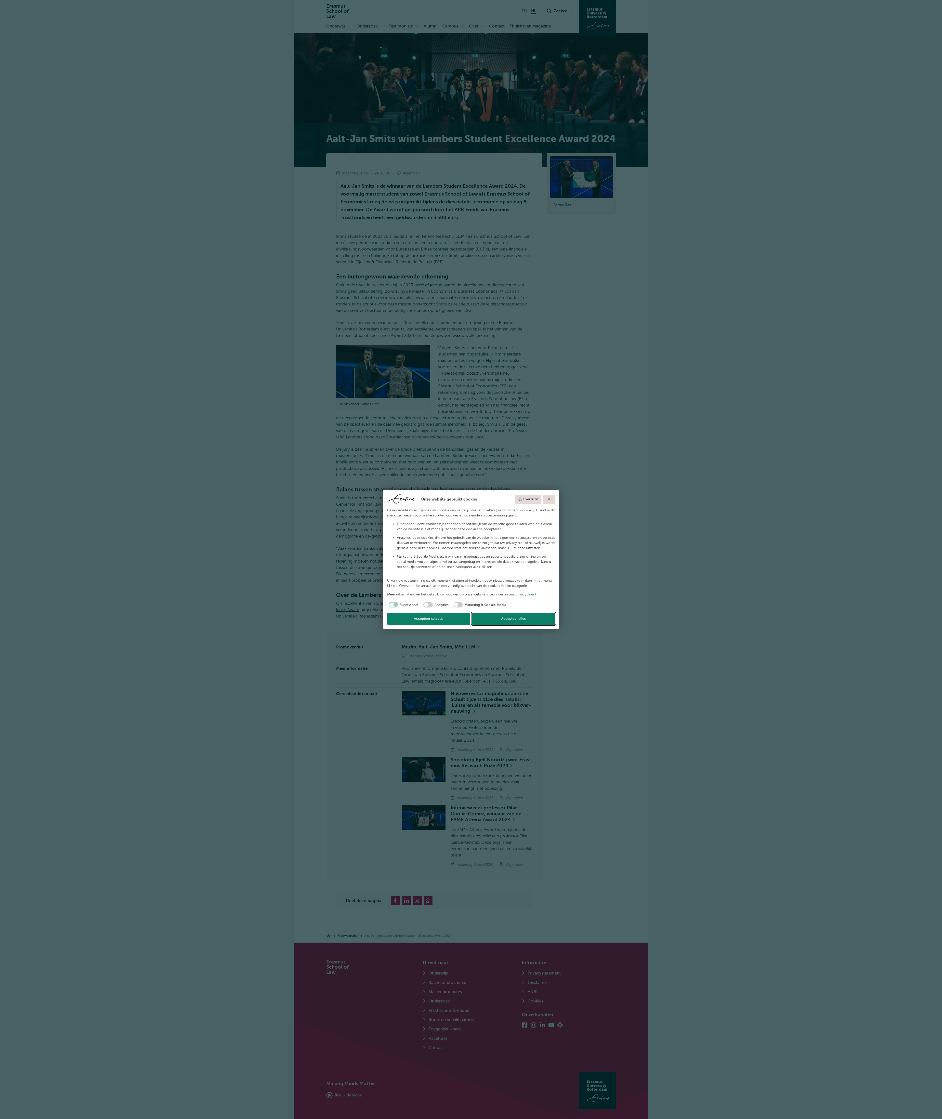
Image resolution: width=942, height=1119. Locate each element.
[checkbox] (403, 604)
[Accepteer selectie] (549, 499)
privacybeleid (525, 594)
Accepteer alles (513, 618)
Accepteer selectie (429, 618)
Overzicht (530, 499)
